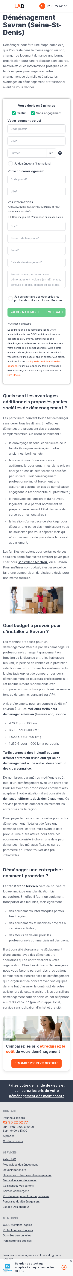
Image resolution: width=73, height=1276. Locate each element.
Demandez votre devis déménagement (27, 1175)
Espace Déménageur (16, 1206)
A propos (8, 1135)
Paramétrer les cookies (17, 1240)
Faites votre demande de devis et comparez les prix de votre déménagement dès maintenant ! (36, 1090)
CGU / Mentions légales (17, 1224)
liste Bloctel (13, 375)
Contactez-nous (13, 1141)
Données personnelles (17, 1235)
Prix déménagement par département (26, 1196)
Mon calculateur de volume (19, 1180)
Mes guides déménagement (20, 1164)
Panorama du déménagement (21, 1201)
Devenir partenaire (14, 1169)
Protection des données (18, 1230)
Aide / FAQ (9, 1159)
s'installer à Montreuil (33, 562)
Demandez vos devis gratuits (36, 1063)
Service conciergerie (16, 1191)
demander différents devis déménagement (33, 798)
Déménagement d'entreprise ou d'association (37, 217)
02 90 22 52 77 (56, 6)
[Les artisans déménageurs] (19, 6)
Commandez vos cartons (18, 1185)
